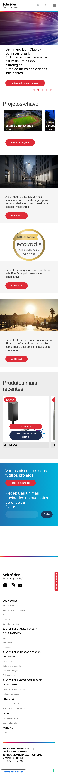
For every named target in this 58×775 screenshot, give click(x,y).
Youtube (20, 587)
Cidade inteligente (10, 718)
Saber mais (16, 215)
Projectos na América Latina (15, 708)
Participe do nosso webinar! (25, 83)
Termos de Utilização (16, 755)
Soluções (7, 647)
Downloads (10, 684)
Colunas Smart (9, 675)
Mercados (7, 638)
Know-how (7, 643)
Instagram (12, 587)
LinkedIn (5, 587)
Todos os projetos (20, 142)
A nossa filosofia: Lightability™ (15, 610)
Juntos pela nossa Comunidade (22, 680)
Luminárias (7, 661)
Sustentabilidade (10, 723)
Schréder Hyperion (11, 624)
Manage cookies (13, 758)
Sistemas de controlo (12, 666)
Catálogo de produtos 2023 (14, 689)
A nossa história (9, 615)
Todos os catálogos (11, 694)
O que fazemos (12, 633)
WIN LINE (37, 755)
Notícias (8, 728)
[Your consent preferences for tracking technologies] (53, 770)
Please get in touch (20, 483)
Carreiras (7, 619)
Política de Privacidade (17, 748)
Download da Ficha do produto (26, 435)
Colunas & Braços (10, 671)
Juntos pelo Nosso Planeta (20, 629)
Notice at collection (13, 771)
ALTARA (10, 445)
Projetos (9, 699)
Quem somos (10, 601)
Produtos (9, 656)
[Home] (12, 5)
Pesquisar (46, 5)
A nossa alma (8, 606)
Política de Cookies (15, 751)
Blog (6, 713)
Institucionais (8, 733)
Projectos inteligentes (12, 704)
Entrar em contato (56, 581)
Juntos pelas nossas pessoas (22, 652)
